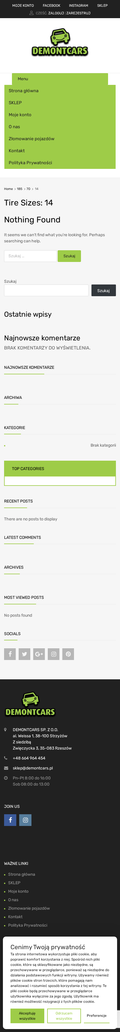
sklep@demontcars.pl (33, 768)
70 (28, 189)
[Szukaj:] (31, 255)
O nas (14, 126)
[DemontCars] (60, 55)
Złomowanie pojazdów (31, 138)
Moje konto (20, 114)
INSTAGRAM (78, 6)
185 (19, 189)
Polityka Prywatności (30, 162)
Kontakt (17, 150)
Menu (23, 78)
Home (8, 189)
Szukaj (10, 281)
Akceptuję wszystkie (27, 1016)
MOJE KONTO (23, 6)
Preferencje (97, 1016)
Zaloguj (56, 13)
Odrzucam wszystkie (64, 1016)
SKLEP (102, 6)
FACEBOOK (51, 6)
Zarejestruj (78, 13)
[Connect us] (10, 654)
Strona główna (23, 90)
